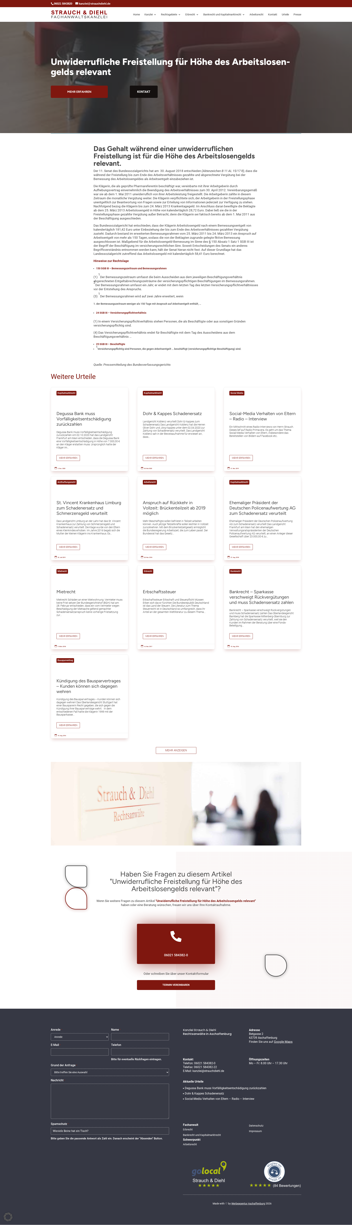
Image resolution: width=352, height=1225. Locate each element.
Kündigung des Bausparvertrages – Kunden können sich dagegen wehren (89, 696)
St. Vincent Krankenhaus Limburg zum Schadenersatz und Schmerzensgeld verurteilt (89, 518)
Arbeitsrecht (256, 14)
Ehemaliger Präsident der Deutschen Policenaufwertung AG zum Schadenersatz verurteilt (262, 518)
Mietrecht (62, 571)
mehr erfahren (79, 91)
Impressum (255, 1131)
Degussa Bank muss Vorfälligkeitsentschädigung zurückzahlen (89, 429)
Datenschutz (256, 1125)
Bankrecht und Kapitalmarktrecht (222, 14)
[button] (8, 1217)
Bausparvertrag (65, 660)
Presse (297, 14)
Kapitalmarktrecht (66, 393)
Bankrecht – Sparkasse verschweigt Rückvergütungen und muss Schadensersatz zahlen (262, 607)
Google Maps (283, 1042)
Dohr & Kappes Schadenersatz (175, 429)
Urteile (285, 14)
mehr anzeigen (176, 750)
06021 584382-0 (204, 1063)
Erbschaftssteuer (175, 607)
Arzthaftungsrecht (67, 482)
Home (136, 14)
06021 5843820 (63, 3)
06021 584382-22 (205, 1067)
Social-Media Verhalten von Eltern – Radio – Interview (262, 429)
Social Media (236, 393)
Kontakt (272, 14)
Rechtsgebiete (169, 14)
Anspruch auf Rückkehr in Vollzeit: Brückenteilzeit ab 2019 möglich (175, 518)
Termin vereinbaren (176, 984)
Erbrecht (190, 14)
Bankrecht (235, 571)
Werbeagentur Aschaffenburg (248, 1203)
